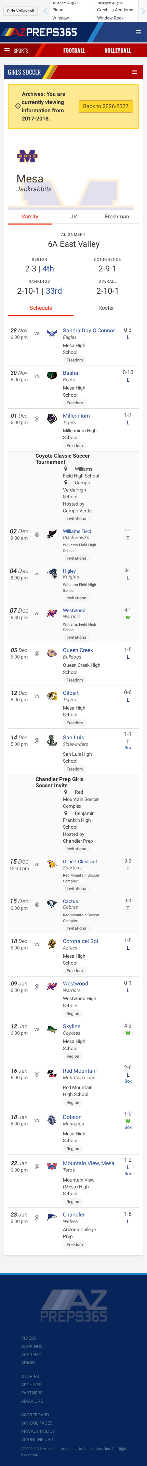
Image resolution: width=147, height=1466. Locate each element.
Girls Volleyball (20, 11)
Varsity (30, 216)
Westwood (74, 613)
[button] (143, 11)
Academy (31, 1354)
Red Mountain (80, 1074)
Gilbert (71, 696)
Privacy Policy (38, 1431)
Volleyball (118, 50)
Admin (28, 1362)
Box (128, 747)
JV (73, 216)
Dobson (73, 1120)
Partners (32, 1392)
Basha (70, 376)
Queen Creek (78, 653)
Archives (31, 1384)
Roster (106, 308)
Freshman (117, 216)
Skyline (71, 1029)
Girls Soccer (24, 71)
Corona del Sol (80, 944)
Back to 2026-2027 (106, 106)
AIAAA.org (32, 1401)
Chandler (73, 1217)
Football (74, 50)
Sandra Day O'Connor (89, 333)
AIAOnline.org (37, 1439)
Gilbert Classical (80, 864)
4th (48, 268)
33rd (54, 291)
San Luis (75, 740)
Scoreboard (35, 1414)
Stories (30, 1376)
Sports (21, 50)
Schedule (41, 308)
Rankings (32, 1346)
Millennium (76, 418)
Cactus (70, 904)
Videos (29, 1338)
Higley (71, 574)
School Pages (37, 1423)
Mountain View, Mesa (89, 1166)
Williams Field (77, 534)
